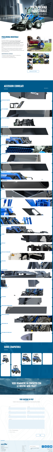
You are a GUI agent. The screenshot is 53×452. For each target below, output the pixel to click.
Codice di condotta (50, 451)
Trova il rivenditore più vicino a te (26, 389)
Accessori (23, 446)
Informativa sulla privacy (49, 448)
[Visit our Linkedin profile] (45, 446)
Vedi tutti (46, 88)
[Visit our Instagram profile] (48, 446)
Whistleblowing (50, 450)
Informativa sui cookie (49, 449)
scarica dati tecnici (33, 71)
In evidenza (23, 448)
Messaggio (10, 419)
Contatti (23, 450)
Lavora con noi (23, 449)
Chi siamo (23, 447)
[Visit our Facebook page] (43, 446)
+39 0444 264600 (4, 449)
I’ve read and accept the (35, 448)
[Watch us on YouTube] (51, 446)
